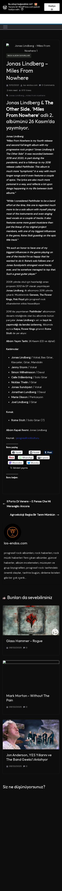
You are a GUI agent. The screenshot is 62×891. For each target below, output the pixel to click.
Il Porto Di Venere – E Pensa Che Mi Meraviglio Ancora (29, 504)
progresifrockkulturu (27, 438)
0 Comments (48, 85)
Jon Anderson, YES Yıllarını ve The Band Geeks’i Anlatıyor (29, 757)
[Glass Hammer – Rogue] (31, 608)
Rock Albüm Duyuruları (19, 55)
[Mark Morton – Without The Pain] (31, 663)
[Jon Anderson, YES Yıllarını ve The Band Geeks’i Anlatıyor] (31, 722)
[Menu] (5, 26)
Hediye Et (51, 8)
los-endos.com (30, 85)
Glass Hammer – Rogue (24, 641)
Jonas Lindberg (16, 95)
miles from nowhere (35, 95)
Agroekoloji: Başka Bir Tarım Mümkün (32, 514)
